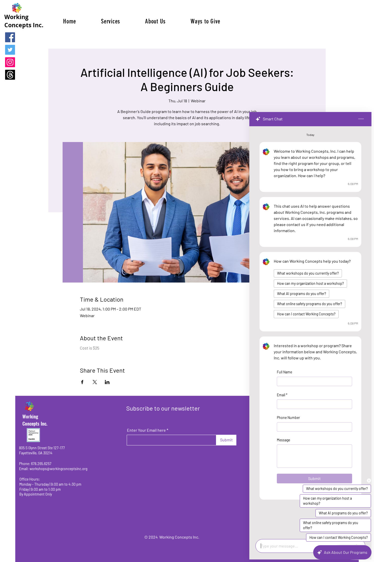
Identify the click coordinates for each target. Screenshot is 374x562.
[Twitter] (10, 50)
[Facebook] (10, 37)
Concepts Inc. (34, 423)
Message (283, 440)
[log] (310, 331)
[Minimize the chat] (361, 119)
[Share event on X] (94, 382)
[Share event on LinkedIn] (107, 382)
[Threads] (10, 75)
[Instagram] (10, 62)
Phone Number (288, 417)
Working (30, 416)
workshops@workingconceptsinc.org (58, 469)
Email (282, 394)
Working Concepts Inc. (24, 21)
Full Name (284, 372)
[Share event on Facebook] (82, 382)
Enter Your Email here (146, 430)
